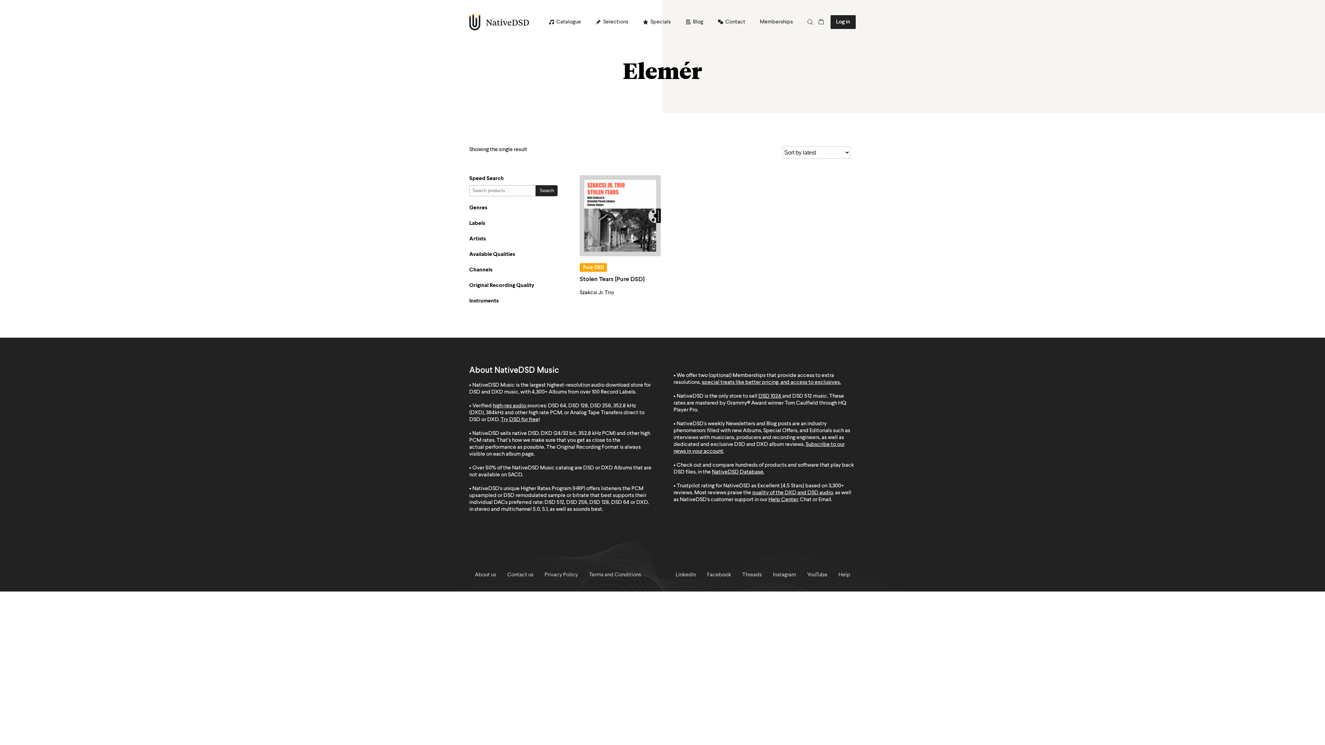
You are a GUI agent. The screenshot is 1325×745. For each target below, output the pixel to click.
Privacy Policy (561, 575)
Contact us (520, 575)
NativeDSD (499, 22)
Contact (735, 22)
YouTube (817, 575)
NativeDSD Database (737, 472)
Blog (698, 22)
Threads (752, 575)
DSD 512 (802, 396)
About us (485, 575)
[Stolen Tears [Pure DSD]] (620, 215)
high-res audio (509, 406)
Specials (660, 22)
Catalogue (568, 22)
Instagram (784, 575)
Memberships (776, 22)
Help (844, 575)
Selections (615, 22)
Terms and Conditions (615, 575)
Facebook (719, 575)
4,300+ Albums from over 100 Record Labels (583, 392)
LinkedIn (686, 575)
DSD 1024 (769, 396)
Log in (843, 22)
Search (547, 190)
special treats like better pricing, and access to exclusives (771, 382)
